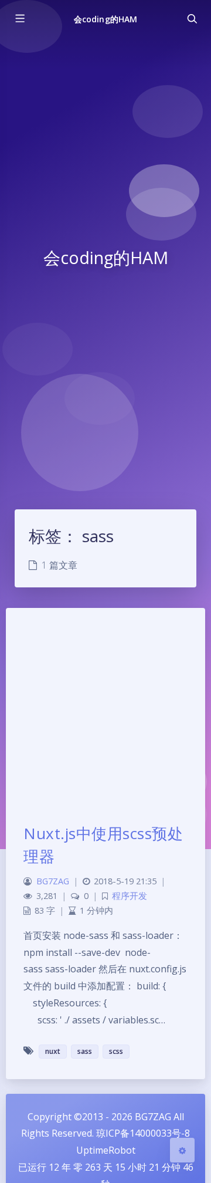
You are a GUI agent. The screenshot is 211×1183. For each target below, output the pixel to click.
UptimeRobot (105, 1150)
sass (84, 1051)
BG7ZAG (52, 881)
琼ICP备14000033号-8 (143, 1133)
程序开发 (129, 895)
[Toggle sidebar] (19, 18)
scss (116, 1051)
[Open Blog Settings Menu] (182, 1150)
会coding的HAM (105, 19)
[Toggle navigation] (191, 18)
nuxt (52, 1051)
